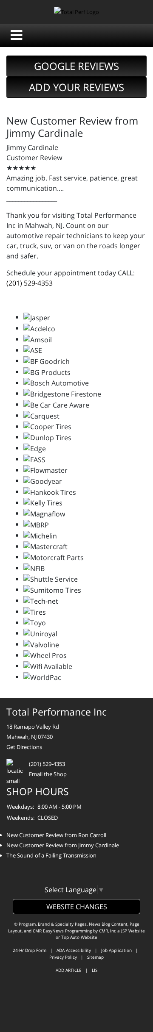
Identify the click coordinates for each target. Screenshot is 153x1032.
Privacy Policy (63, 957)
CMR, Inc (107, 931)
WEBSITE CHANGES (76, 906)
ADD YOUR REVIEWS (76, 87)
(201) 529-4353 (29, 283)
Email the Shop (48, 774)
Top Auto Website (79, 937)
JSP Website (133, 931)
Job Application (116, 950)
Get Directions (24, 747)
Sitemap (95, 957)
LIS (94, 970)
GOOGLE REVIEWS (76, 66)
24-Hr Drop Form (29, 950)
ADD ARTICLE (69, 970)
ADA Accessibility (74, 950)
